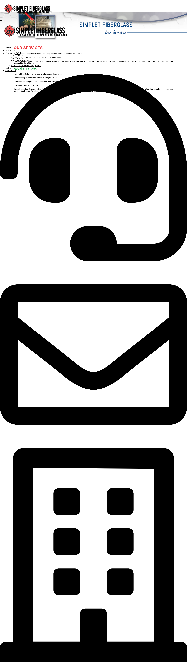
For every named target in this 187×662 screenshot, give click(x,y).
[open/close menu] (1, 20)
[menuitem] (8, 48)
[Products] (18, 53)
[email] (93, 354)
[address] (93, 555)
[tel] (93, 167)
